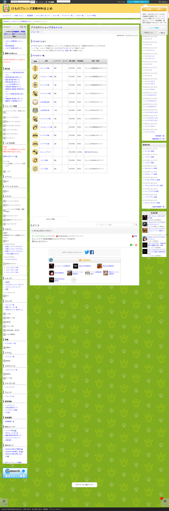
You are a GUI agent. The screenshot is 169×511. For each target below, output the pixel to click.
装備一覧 (68, 50)
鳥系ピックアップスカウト (14, 246)
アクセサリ (36, 41)
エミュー (152, 50)
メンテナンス (9, 405)
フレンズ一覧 (9, 305)
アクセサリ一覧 (10, 343)
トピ (150, 64)
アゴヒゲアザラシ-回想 (152, 180)
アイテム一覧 (9, 356)
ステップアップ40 (12, 270)
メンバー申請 (91, 15)
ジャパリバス (9, 387)
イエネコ (152, 81)
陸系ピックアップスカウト (14, 251)
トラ (150, 39)
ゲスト (119, 2)
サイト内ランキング (43, 15)
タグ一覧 (56, 15)
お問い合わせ (27, 509)
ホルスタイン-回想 (151, 168)
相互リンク (18, 34)
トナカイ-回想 (149, 157)
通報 (135, 236)
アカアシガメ (153, 112)
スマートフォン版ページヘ (84, 485)
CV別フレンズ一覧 (14, 310)
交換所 (7, 282)
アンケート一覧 (67, 15)
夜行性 (87, 152)
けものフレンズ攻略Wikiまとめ (32, 8)
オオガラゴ (152, 95)
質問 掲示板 (12, 82)
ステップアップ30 (12, 268)
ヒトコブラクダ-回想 (151, 191)
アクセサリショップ (14, 284)
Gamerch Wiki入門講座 (13, 449)
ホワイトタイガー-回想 (152, 203)
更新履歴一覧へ (160, 136)
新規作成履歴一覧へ (159, 207)
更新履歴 (30, 15)
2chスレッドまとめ (11, 433)
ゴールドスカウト (11, 259)
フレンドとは (9, 396)
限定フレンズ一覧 (11, 307)
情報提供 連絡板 (13, 87)
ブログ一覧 (79, 15)
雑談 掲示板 (12, 80)
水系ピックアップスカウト (14, 249)
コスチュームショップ (12, 287)
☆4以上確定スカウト (12, 254)
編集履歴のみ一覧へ (159, 139)
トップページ (6, 15)
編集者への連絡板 (13, 101)
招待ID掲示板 (13, 77)
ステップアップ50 (12, 272)
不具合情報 (11, 407)
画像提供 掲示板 (14, 98)
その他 (7, 412)
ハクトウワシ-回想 (151, 197)
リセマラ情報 (13, 48)
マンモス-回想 (149, 151)
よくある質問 (13, 84)
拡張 (6, 289)
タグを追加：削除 (42, 32)
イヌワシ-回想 (149, 163)
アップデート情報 (11, 410)
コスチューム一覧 (11, 370)
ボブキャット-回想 (151, 174)
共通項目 (8, 440)
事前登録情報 (9, 46)
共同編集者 (15, 31)
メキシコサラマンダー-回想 (154, 185)
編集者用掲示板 (13, 435)
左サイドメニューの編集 (13, 462)
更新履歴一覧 (9, 421)
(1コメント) (57, 27)
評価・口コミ (19, 15)
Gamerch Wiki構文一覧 (13, 451)
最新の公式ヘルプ (9, 156)
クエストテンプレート (12, 438)
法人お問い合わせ (37, 509)
